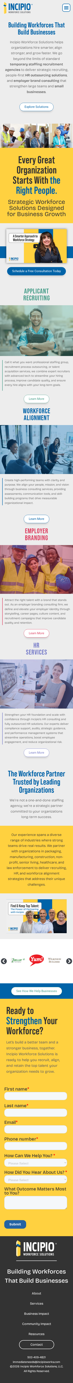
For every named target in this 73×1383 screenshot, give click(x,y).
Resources (36, 1334)
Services (36, 1303)
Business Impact (36, 1314)
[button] (66, 8)
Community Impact (36, 1324)
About (36, 1293)
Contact (36, 1344)
